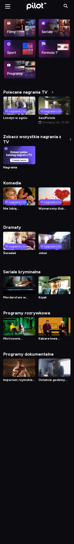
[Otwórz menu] (7, 6)
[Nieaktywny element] (20, 28)
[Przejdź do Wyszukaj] (66, 6)
